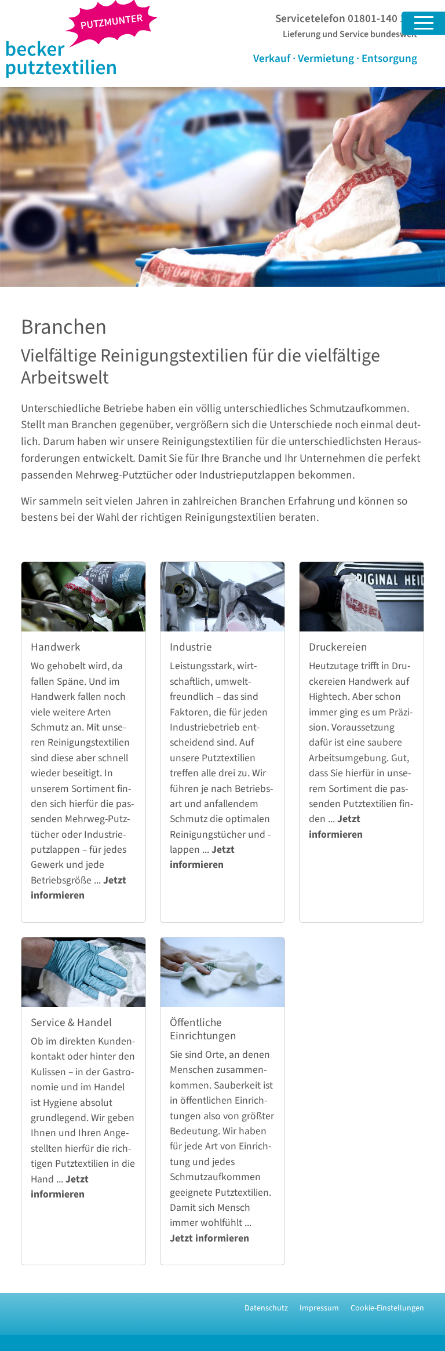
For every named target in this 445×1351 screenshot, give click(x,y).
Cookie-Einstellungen (387, 1308)
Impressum (319, 1308)
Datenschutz (266, 1308)
